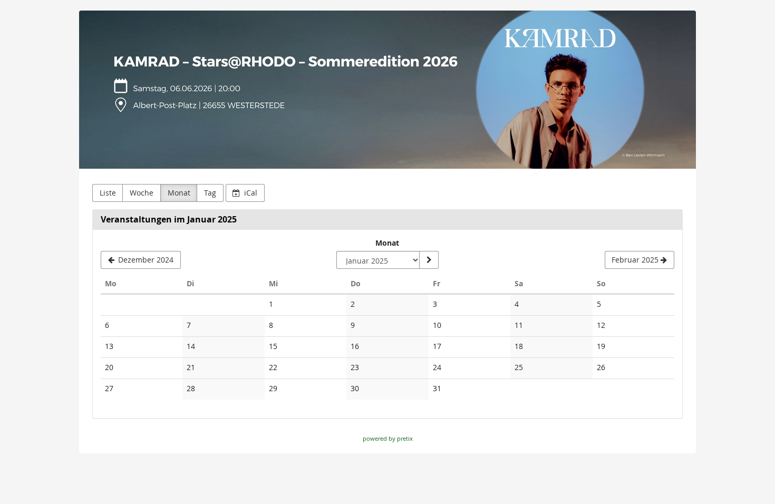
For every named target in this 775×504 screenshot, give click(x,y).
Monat (179, 193)
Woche (141, 193)
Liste (108, 193)
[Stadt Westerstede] (387, 90)
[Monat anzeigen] (428, 260)
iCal (249, 193)
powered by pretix (388, 438)
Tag (210, 193)
